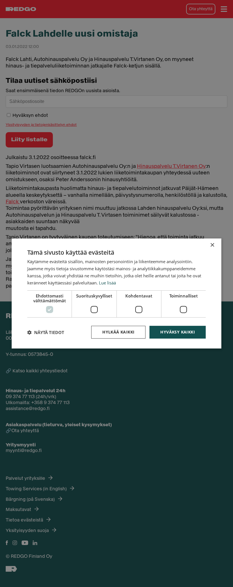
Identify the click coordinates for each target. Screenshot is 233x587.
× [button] (212, 245)
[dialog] (116, 293)
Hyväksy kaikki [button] (177, 332)
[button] (45, 332)
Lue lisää (107, 283)
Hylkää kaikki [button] (118, 332)
